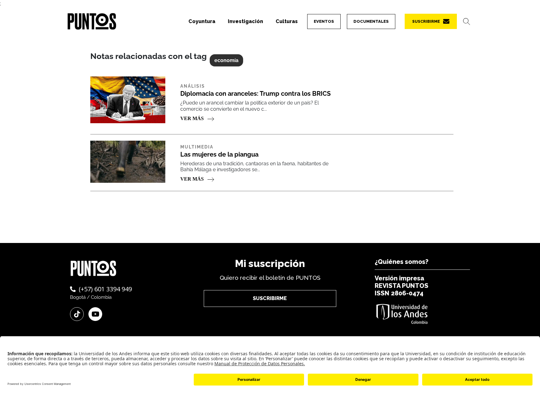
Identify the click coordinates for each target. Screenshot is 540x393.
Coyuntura (201, 21)
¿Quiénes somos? (401, 261)
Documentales (371, 21)
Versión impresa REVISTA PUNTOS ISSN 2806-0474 (401, 285)
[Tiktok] (77, 314)
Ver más (192, 118)
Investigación (245, 21)
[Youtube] (95, 314)
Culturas (287, 21)
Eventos (324, 21)
